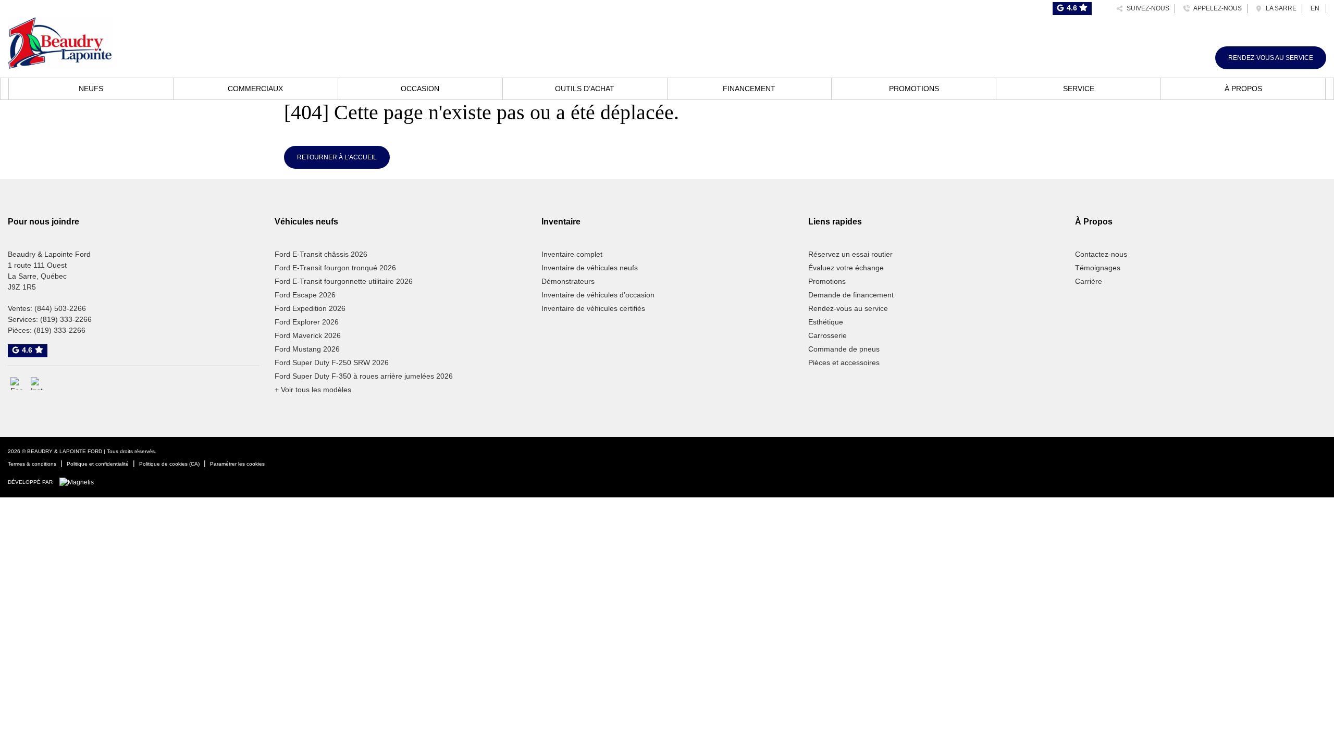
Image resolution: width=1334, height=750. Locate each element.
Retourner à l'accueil (337, 157)
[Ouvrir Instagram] (37, 383)
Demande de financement (851, 295)
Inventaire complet (571, 254)
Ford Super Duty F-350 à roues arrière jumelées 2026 (364, 376)
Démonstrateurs (568, 281)
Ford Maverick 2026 (308, 335)
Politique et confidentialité (98, 464)
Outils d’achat (584, 88)
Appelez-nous (1216, 8)
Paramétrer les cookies (237, 464)
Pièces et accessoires (844, 362)
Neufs (91, 88)
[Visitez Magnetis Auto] (79, 481)
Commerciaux (255, 88)
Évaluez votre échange (846, 268)
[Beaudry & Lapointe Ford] (60, 41)
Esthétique (825, 322)
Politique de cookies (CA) (169, 464)
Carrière (1088, 281)
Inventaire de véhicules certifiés (593, 308)
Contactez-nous (1101, 254)
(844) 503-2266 (60, 308)
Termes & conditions (32, 464)
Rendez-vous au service (1270, 57)
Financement (749, 88)
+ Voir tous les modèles (313, 389)
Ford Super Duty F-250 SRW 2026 (332, 362)
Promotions (914, 88)
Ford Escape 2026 (305, 295)
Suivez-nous (1146, 8)
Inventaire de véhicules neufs (589, 268)
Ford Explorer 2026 (307, 322)
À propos (1243, 88)
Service (1078, 88)
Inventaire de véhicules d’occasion (597, 295)
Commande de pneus (844, 349)
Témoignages (1097, 268)
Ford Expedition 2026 (310, 308)
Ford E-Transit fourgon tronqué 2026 (335, 268)
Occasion (420, 88)
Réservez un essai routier (850, 254)
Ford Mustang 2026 (307, 349)
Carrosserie (827, 335)
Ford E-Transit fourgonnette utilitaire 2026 (344, 281)
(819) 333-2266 (66, 319)
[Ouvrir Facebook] (16, 383)
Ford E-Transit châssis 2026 (321, 254)
